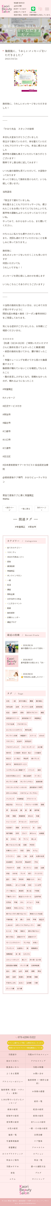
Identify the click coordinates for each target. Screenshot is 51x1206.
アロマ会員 (10, 724)
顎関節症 (9, 954)
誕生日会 (9, 804)
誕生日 (41, 919)
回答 (18, 868)
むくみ (8, 931)
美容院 (21, 891)
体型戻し (9, 885)
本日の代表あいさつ (15, 557)
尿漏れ (21, 977)
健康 (39, 925)
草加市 (26, 758)
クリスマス (38, 873)
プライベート (31, 799)
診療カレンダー (13, 617)
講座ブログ (11, 622)
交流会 (8, 902)
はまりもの (34, 822)
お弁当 (15, 873)
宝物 (28, 850)
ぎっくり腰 (10, 988)
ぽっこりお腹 (20, 885)
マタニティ (11, 552)
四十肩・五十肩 (35, 960)
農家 (26, 971)
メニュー (30, 902)
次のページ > (41, 508)
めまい (21, 983)
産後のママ (21, 937)
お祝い (35, 942)
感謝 (17, 828)
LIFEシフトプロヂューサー (25, 925)
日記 (22, 850)
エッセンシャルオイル (14, 730)
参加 (7, 873)
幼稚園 (41, 833)
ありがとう (26, 828)
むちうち (27, 954)
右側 (28, 919)
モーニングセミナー (13, 942)
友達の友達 (40, 856)
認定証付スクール (12, 718)
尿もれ (30, 816)
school (41, 735)
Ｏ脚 (36, 983)
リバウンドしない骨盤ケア (15, 770)
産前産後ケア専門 (36, 787)
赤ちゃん (33, 833)
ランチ (22, 873)
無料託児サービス (20, 764)
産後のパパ (32, 937)
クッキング (10, 799)
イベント (31, 770)
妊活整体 (9, 862)
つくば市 (38, 885)
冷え (39, 879)
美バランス (35, 758)
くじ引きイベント (14, 603)
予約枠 (21, 879)
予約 (14, 879)
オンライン (27, 868)
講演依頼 (11, 566)
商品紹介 (28, 862)
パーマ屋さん (11, 891)
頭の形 (8, 753)
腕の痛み (39, 701)
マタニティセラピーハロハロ (16, 787)
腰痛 (31, 701)
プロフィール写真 (31, 804)
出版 (39, 828)
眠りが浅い (10, 937)
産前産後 (39, 707)
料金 (37, 902)
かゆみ (13, 839)
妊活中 (19, 741)
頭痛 (36, 977)
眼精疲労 (34, 948)
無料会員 (28, 730)
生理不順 (38, 896)
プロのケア (10, 868)
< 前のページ (9, 508)
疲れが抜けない (33, 931)
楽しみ (33, 839)
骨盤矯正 (6, 499)
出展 (42, 868)
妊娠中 (15, 712)
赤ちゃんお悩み (11, 793)
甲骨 (34, 919)
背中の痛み (23, 701)
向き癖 (40, 747)
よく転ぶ (17, 758)
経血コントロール (25, 896)
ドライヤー (10, 856)
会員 (17, 707)
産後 (9, 561)
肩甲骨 (37, 810)
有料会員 (9, 707)
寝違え (22, 931)
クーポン (38, 776)
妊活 (9, 584)
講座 (9, 589)
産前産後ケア (26, 718)
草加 (39, 971)
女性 (7, 701)
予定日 (32, 845)
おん (22, 902)
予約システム (19, 908)
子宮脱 (37, 891)
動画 (9, 608)
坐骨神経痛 (35, 965)
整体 (7, 977)
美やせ (8, 764)
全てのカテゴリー (14, 547)
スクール (33, 735)
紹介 (29, 873)
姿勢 (14, 971)
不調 (15, 931)
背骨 (7, 816)
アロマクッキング (12, 747)
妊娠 (25, 845)
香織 (42, 804)
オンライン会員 (27, 707)
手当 (36, 862)
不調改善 (9, 919)
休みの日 (19, 862)
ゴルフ (24, 833)
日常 (17, 833)
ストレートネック (12, 960)
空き (7, 879)
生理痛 (29, 983)
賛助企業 (11, 594)
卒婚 (15, 902)
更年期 (29, 977)
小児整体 (38, 753)
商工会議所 (27, 776)
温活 (18, 856)
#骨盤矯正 (20, 526)
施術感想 (11, 612)
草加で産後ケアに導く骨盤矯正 (18, 495)
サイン (26, 839)
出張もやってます (20, 12)
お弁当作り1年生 (14, 599)
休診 (29, 885)
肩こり (24, 960)
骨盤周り (23, 735)
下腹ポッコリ (11, 896)
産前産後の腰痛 (11, 965)
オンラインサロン (14, 575)
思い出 (29, 891)
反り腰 (19, 988)
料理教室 (20, 799)
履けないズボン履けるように (16, 914)
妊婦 (14, 977)
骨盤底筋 (22, 816)
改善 (37, 816)
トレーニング (11, 822)
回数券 (8, 908)
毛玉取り (9, 828)
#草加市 (32, 526)
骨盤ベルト (31, 879)
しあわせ (9, 925)
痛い (22, 919)
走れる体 (14, 810)
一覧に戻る (25, 508)
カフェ (35, 850)
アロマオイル (22, 724)
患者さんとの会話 (36, 914)
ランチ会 (27, 942)
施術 (39, 770)
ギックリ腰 (24, 965)
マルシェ (19, 804)
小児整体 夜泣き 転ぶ (22, 753)
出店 (36, 868)
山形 (20, 971)
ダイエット (23, 822)
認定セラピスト (32, 712)
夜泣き (8, 758)
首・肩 (18, 954)
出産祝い (20, 948)
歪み (7, 971)
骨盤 (14, 816)
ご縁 (25, 856)
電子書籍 (9, 833)
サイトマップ (38, 1179)
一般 (9, 580)
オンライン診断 (11, 735)
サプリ (29, 908)
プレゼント (10, 948)
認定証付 (28, 741)
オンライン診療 (11, 781)
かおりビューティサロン (29, 793)
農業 (33, 971)
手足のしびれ (11, 983)
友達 (31, 856)
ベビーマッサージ (28, 747)
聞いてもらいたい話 (13, 845)
